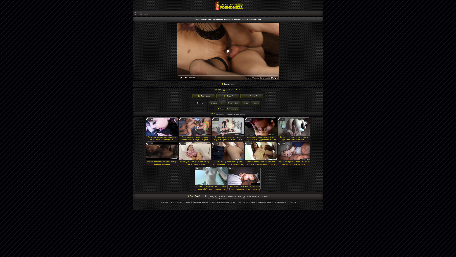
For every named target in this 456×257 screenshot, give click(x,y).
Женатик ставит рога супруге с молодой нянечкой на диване (162, 163)
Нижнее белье (234, 103)
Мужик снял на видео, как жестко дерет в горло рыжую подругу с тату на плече (261, 138)
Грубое (222, 103)
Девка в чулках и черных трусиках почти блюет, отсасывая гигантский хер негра (244, 187)
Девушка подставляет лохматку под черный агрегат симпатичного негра (261, 163)
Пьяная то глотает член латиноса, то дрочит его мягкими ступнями (294, 138)
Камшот (245, 103)
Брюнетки (255, 103)
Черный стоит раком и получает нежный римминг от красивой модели (294, 163)
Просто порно (232, 109)
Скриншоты (205, 96)
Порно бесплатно (141, 13)
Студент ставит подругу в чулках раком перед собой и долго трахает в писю (211, 187)
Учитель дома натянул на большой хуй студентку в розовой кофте (195, 163)
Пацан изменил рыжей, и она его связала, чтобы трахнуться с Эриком (195, 138)
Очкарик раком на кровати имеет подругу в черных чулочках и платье (228, 138)
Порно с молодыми (142, 15)
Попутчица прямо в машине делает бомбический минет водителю (162, 138)
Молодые (213, 103)
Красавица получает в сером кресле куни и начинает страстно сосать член (228, 163)
